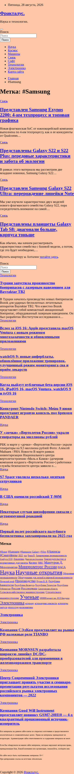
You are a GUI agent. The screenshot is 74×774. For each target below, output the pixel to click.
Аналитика (18, 559)
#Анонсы (53, 551)
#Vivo (43, 551)
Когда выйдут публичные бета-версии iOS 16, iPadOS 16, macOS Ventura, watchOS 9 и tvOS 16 (36, 389)
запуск (3, 607)
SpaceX (31, 555)
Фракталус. (12, 13)
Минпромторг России (37, 567)
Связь (12, 57)
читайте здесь (49, 256)
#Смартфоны (9, 555)
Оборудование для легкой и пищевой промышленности (45, 577)
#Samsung (14, 551)
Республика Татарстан (45, 585)
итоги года (13, 607)
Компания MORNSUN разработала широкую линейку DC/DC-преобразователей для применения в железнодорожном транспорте (31, 656)
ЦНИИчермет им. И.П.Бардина (54, 598)
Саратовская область (48, 589)
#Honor (3, 551)
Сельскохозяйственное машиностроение (22, 592)
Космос (13, 50)
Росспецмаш (29, 588)
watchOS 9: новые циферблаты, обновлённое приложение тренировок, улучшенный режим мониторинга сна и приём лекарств (34, 363)
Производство (25, 581)
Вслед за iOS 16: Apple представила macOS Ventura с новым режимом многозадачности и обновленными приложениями (36, 334)
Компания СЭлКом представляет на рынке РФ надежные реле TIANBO (37, 632)
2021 (20, 555)
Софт (11, 61)
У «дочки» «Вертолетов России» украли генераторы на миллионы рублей (34, 434)
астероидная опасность (46, 603)
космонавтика (26, 607)
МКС (40, 562)
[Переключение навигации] (1, 29)
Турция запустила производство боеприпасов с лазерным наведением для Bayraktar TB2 (35, 287)
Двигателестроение (34, 559)
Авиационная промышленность (51, 555)
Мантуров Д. (53, 562)
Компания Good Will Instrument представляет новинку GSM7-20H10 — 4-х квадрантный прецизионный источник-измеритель (36, 717)
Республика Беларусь (25, 585)
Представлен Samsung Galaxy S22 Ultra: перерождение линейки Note (37, 191)
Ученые (29, 597)
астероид (29, 603)
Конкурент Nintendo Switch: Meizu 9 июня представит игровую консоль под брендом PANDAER (36, 412)
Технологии (16, 64)
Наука (12, 46)
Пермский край (7, 581)
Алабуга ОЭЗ (6, 559)
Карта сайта (16, 71)
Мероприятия (9, 567)
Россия (15, 588)
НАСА (62, 567)
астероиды (63, 603)
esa (25, 555)
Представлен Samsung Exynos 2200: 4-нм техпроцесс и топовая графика (34, 115)
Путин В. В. (42, 581)
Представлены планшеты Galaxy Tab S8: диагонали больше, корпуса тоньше (35, 229)
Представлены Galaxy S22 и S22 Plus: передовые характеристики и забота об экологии (35, 156)
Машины (14, 54)
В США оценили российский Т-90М (31, 496)
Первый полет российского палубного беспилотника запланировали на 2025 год (36, 533)
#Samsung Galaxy (30, 551)
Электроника (17, 68)
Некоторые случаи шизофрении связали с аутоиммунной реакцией (36, 514)
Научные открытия (39, 572)
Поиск (4, 31)
